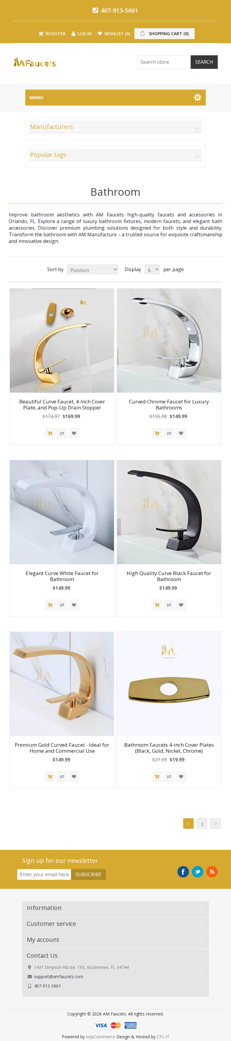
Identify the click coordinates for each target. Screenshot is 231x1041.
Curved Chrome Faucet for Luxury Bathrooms (169, 405)
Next (215, 823)
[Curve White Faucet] (62, 512)
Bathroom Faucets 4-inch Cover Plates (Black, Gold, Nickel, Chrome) (169, 748)
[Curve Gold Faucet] (62, 684)
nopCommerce (100, 1036)
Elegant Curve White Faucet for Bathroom (62, 576)
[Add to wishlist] (74, 433)
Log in (84, 33)
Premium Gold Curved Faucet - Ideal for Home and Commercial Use (62, 748)
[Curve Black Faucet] (169, 512)
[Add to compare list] (62, 433)
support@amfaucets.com (58, 976)
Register (55, 33)
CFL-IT (163, 1036)
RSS (212, 871)
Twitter (197, 871)
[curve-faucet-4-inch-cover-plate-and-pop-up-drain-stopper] (62, 341)
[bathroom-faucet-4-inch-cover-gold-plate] (169, 684)
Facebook (183, 871)
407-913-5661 (118, 10)
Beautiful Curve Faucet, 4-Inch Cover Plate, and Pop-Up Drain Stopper (62, 405)
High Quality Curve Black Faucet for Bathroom (169, 576)
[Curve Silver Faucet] (169, 341)
